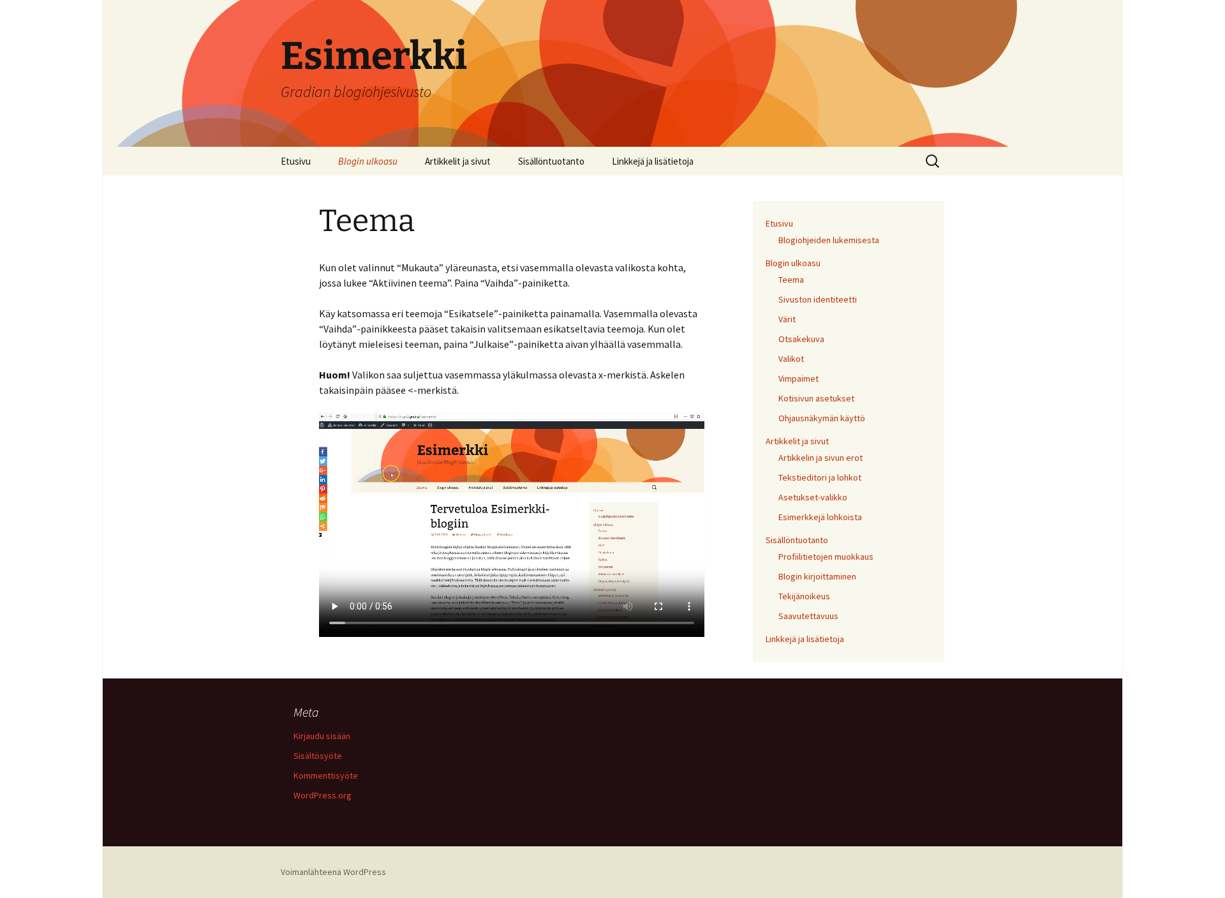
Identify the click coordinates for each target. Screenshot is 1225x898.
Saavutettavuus (808, 616)
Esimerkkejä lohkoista (820, 517)
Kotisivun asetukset (816, 398)
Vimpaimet (798, 378)
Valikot (791, 358)
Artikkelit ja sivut (458, 161)
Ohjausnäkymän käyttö (821, 418)
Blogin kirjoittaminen (817, 576)
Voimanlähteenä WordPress (333, 872)
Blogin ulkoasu (367, 161)
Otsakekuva (801, 339)
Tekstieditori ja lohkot (819, 477)
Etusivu (296, 161)
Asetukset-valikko (812, 497)
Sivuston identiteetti (817, 299)
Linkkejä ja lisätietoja (653, 161)
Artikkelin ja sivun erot (820, 457)
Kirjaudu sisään (321, 736)
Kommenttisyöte (325, 775)
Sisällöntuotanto (551, 161)
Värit (787, 319)
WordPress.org (322, 795)
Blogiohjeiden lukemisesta (828, 240)
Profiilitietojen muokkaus (825, 556)
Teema (791, 279)
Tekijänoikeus (804, 596)
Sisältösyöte (317, 755)
